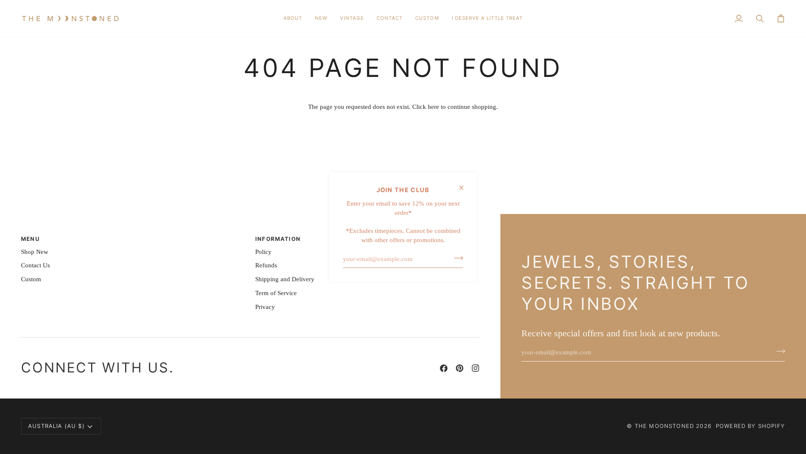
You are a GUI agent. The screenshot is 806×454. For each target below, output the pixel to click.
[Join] (456, 258)
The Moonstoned (664, 425)
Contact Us (35, 265)
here (433, 106)
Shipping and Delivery (284, 279)
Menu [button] (30, 238)
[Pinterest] (459, 368)
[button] (321, 18)
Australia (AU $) (56, 425)
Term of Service (276, 293)
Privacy (265, 307)
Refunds (266, 265)
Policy (263, 251)
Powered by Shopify (750, 425)
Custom (31, 279)
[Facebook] (443, 368)
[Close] (464, 187)
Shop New (34, 251)
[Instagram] (475, 368)
